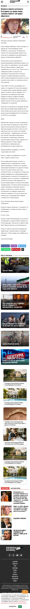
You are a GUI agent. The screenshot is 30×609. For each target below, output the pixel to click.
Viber (15, 246)
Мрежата (4, 6)
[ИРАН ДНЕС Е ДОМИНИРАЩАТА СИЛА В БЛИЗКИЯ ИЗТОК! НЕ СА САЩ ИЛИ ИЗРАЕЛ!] (15, 283)
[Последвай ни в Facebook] (9, 555)
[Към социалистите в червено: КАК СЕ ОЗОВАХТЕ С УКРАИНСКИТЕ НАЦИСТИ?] (15, 302)
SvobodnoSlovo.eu (6, 37)
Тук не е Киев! (7, 270)
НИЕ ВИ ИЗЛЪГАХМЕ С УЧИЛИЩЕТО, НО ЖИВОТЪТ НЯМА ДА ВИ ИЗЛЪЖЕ (20, 532)
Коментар (15, 564)
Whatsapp (7, 249)
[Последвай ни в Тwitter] (21, 555)
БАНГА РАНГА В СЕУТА (10, 344)
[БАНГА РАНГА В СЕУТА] (15, 338)
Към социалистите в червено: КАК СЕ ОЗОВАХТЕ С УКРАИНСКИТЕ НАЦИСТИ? (13, 305)
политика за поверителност (18, 603)
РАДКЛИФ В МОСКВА (19, 518)
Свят (15, 566)
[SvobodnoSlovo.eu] (15, 549)
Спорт (15, 572)
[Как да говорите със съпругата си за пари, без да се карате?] (15, 320)
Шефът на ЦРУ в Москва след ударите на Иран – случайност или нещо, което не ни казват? (20, 508)
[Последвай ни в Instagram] (13, 555)
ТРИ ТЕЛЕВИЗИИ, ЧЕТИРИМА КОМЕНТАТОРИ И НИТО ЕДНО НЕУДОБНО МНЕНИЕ (13, 360)
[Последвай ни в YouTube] (17, 555)
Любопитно (15, 576)
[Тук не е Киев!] (15, 265)
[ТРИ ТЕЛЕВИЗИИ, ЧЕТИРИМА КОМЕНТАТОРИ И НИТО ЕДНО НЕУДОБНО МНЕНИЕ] (15, 357)
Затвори (12, 607)
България (15, 562)
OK (20, 607)
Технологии (15, 579)
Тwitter (23, 246)
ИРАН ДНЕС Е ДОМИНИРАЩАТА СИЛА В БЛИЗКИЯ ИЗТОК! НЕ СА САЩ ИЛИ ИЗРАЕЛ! (14, 287)
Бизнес (15, 570)
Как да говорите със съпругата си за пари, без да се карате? (13, 325)
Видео (15, 581)
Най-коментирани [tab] (15, 488)
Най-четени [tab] (5, 488)
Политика (15, 568)
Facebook (6, 246)
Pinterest (17, 249)
